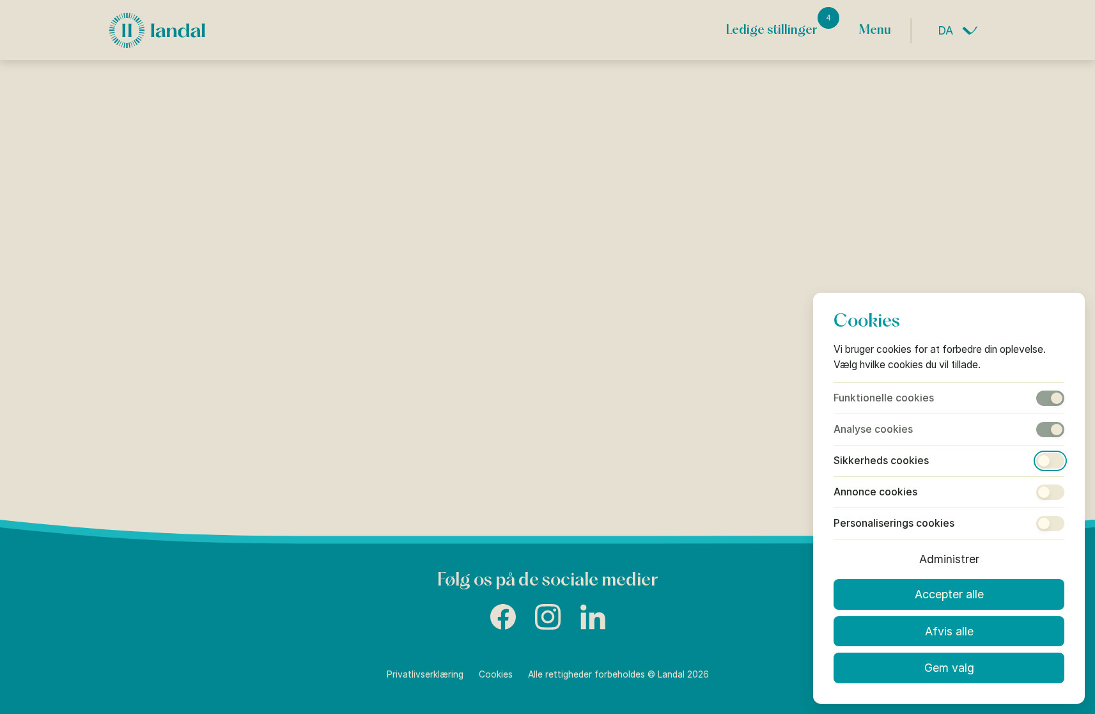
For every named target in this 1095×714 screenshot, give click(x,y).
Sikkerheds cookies (881, 461)
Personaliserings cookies (894, 523)
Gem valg (949, 667)
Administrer (949, 559)
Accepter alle (949, 594)
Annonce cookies (875, 492)
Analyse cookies (873, 429)
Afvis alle (949, 631)
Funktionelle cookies (884, 398)
